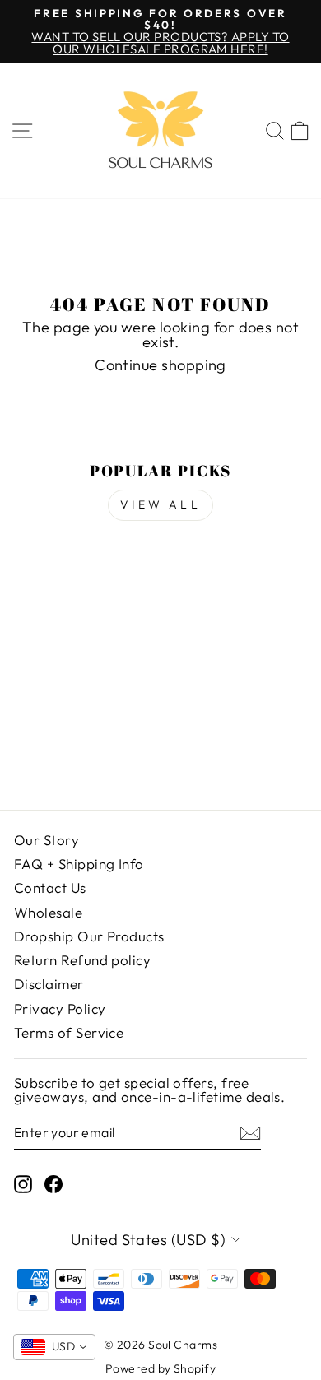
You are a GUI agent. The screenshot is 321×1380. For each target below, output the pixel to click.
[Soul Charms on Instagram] (23, 1184)
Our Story (46, 839)
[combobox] (54, 1347)
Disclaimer (49, 983)
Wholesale (48, 912)
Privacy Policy (59, 1008)
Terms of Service (68, 1032)
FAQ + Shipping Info (79, 863)
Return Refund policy (82, 960)
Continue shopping (160, 366)
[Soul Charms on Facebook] (53, 1184)
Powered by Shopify (160, 1368)
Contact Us (50, 887)
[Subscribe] (250, 1133)
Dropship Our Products (89, 936)
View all (160, 504)
